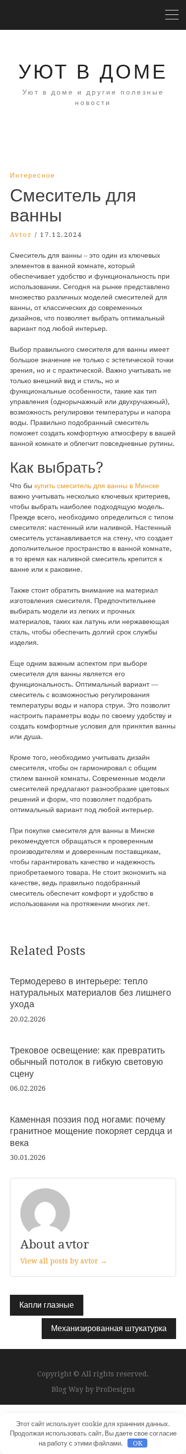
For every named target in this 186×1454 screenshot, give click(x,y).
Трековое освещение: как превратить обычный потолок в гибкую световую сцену (87, 1062)
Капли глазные (46, 1305)
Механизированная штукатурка (109, 1328)
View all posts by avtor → (63, 1261)
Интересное (32, 175)
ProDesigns (115, 1389)
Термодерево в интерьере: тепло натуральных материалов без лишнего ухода (90, 993)
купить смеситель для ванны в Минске (96, 486)
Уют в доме (93, 72)
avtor (21, 234)
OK (137, 1443)
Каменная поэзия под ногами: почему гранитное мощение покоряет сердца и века (91, 1131)
